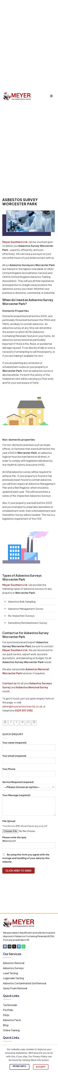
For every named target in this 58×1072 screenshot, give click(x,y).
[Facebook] (5, 946)
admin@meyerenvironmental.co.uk (22, 706)
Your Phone (8, 769)
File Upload (8, 821)
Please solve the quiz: (14, 839)
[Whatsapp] (23, 946)
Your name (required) (14, 742)
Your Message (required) (16, 795)
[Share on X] (16, 723)
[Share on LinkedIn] (34, 723)
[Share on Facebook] (11, 723)
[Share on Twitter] (22, 723)
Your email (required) (14, 755)
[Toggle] (5, 602)
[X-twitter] (14, 946)
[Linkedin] (19, 946)
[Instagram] (9, 946)
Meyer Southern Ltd (14, 650)
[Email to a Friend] (28, 723)
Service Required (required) (18, 782)
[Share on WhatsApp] (5, 723)
